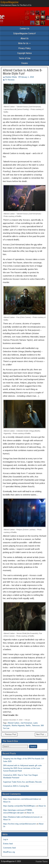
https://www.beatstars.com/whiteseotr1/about (21, 799)
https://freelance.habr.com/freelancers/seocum (21, 817)
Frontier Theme (42, 861)
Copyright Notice (24, 53)
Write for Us (23, 43)
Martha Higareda (18, 725)
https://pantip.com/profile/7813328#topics (19, 806)
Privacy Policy (24, 48)
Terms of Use (24, 58)
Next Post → (41, 734)
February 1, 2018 (27, 77)
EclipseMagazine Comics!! (24, 33)
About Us (24, 38)
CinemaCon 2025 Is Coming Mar (16, 786)
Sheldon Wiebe (11, 77)
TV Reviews (10, 80)
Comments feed (9, 848)
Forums (24, 63)
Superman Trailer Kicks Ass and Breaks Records (22, 782)
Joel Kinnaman (26, 723)
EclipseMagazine (10, 2)
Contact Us (24, 28)
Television (36, 725)
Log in (5, 839)
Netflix (28, 725)
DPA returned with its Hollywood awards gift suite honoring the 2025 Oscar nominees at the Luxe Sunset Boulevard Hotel (22, 768)
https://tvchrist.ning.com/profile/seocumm (19, 824)
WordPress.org (9, 852)
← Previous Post (9, 734)
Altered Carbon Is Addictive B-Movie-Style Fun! (22, 71)
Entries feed (8, 844)
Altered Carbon (13, 723)
